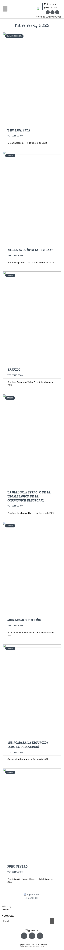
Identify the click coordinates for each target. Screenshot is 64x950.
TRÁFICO (13, 370)
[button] (5, 9)
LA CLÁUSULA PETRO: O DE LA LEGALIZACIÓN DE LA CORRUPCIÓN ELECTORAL (29, 496)
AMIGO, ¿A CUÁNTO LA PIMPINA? (30, 250)
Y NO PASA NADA (18, 130)
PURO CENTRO (17, 866)
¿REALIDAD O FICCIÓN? (24, 620)
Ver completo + (15, 136)
